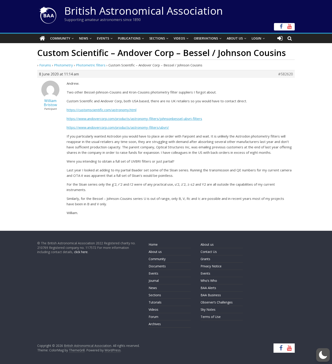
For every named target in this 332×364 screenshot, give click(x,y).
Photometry (63, 65)
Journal (154, 280)
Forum (153, 317)
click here (81, 252)
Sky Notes (208, 309)
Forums (45, 65)
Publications (129, 38)
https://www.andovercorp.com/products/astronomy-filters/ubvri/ (118, 127)
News (83, 38)
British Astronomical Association (143, 11)
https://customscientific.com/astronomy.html (101, 109)
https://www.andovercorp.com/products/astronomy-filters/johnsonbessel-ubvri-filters (134, 118)
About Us (235, 38)
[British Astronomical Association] (42, 38)
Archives (155, 324)
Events (103, 38)
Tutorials (155, 302)
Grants (205, 259)
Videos (179, 38)
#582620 (285, 74)
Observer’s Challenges (217, 302)
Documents (157, 266)
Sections (157, 38)
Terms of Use (211, 317)
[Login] (280, 38)
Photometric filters (90, 65)
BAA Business (211, 295)
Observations (206, 38)
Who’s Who (209, 280)
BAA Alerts (208, 288)
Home (153, 244)
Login (256, 38)
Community (60, 38)
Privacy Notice (211, 266)
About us (155, 252)
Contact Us (209, 252)
